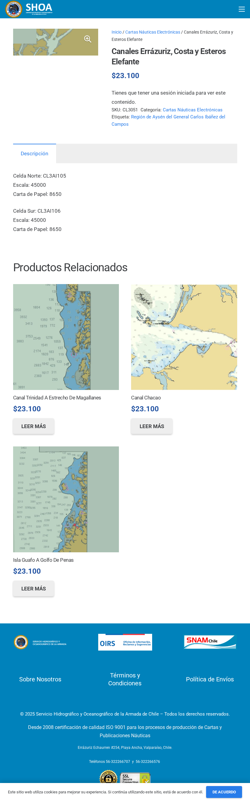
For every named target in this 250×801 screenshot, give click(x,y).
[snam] (210, 642)
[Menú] (241, 9)
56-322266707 (118, 762)
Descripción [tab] (34, 153)
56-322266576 (148, 762)
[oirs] (125, 642)
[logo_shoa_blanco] (29, 9)
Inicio (117, 32)
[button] (87, 39)
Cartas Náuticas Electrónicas (152, 32)
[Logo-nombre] (40, 642)
